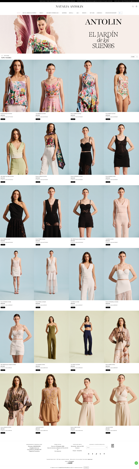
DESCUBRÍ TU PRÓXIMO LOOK (53, 12)
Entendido (86, 467)
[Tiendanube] (69, 462)
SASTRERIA (64, 12)
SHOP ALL (71, 12)
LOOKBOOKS (99, 12)
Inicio (2, 55)
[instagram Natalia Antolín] (88, 454)
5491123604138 (36, 446)
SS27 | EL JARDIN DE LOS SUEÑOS (29, 12)
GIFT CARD (92, 12)
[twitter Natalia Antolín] (100, 454)
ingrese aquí (90, 459)
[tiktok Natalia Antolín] (96, 454)
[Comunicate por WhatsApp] (136, 463)
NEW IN (18, 12)
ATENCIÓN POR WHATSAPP (110, 12)
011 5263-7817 (38, 449)
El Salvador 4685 (60, 446)
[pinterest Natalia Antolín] (104, 454)
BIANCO (41, 12)
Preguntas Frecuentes (34, 451)
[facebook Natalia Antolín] (92, 454)
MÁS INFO (84, 12)
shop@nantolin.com (34, 448)
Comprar (2, 119)
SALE (78, 12)
